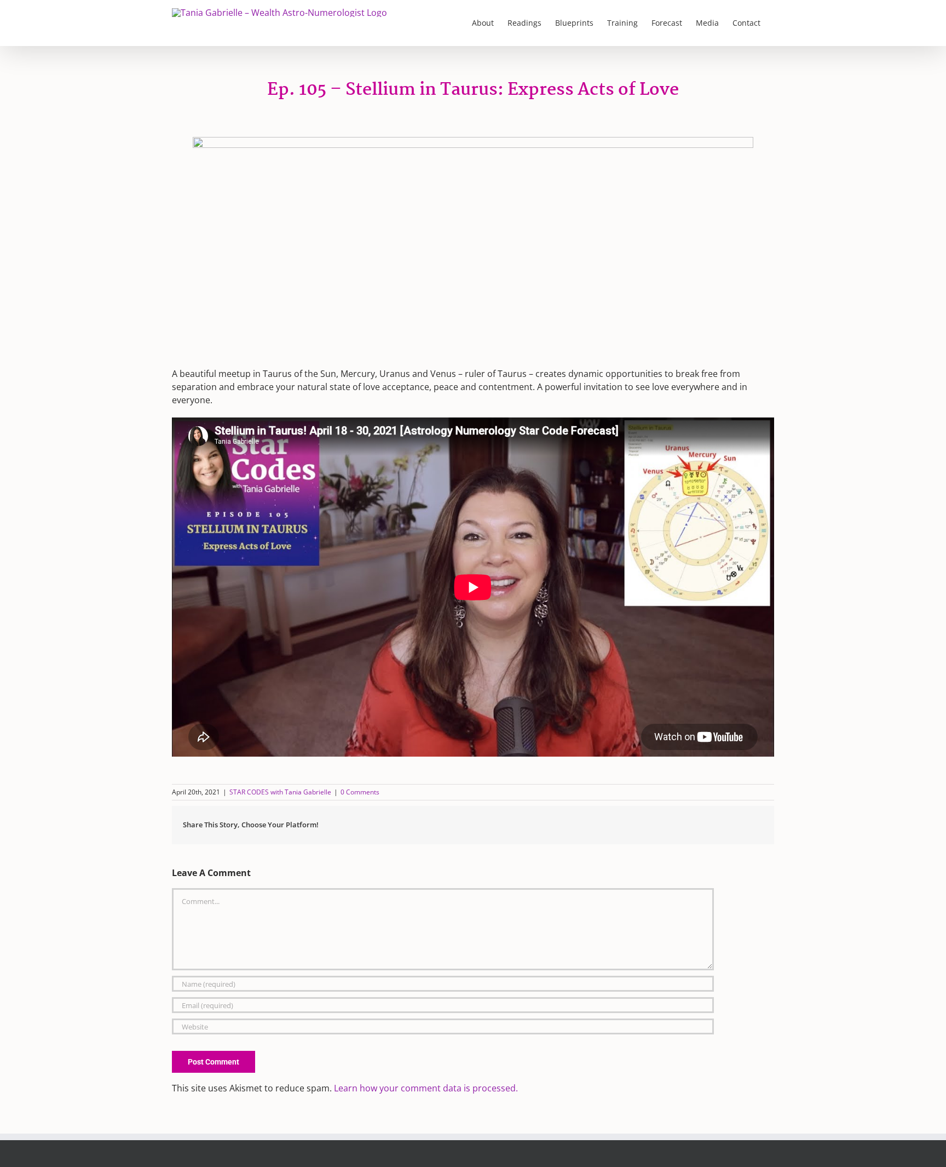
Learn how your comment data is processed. (426, 1088)
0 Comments (360, 792)
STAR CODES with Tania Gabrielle (280, 792)
